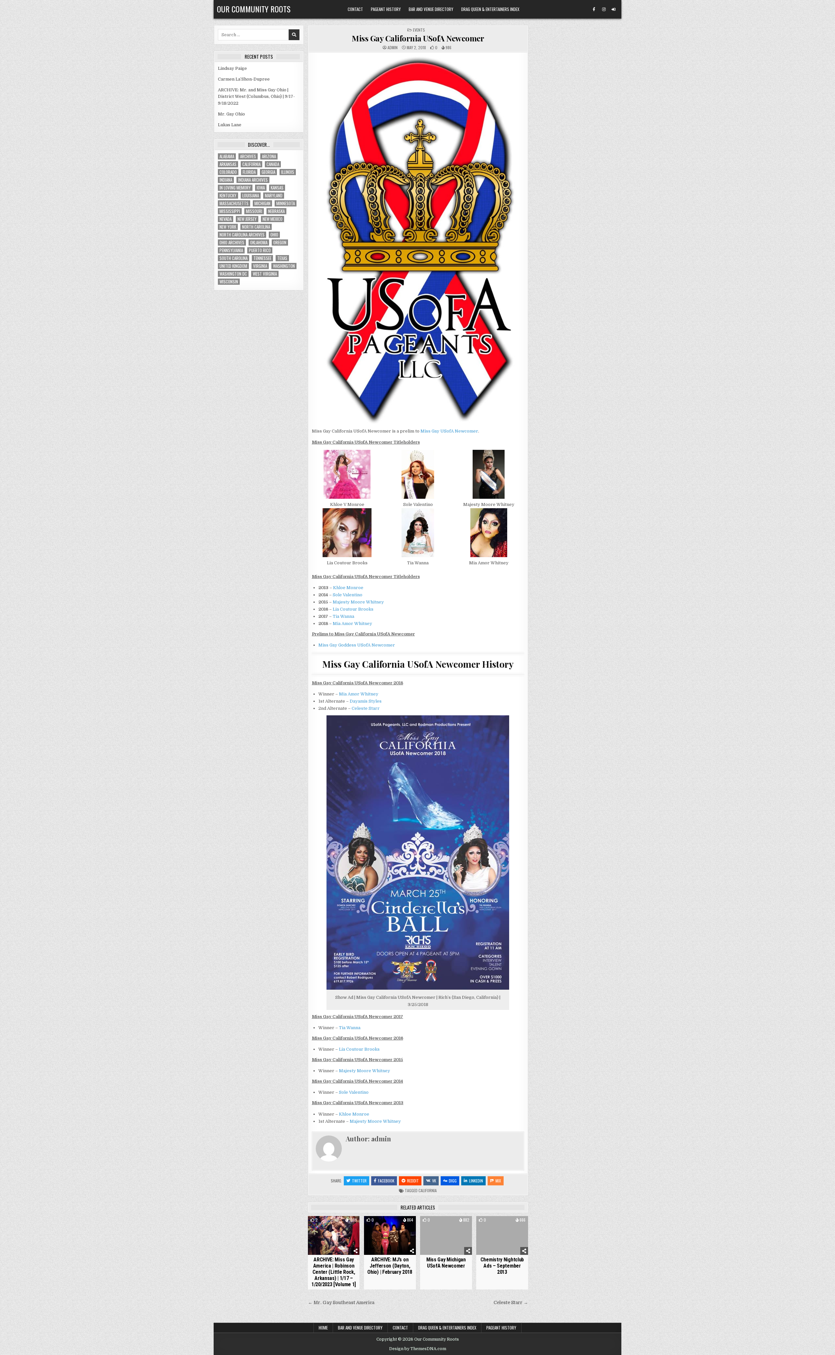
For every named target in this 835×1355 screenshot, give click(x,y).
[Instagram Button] (604, 9)
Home (323, 1327)
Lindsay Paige (232, 68)
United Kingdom (233, 266)
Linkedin (476, 1180)
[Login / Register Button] (613, 9)
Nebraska (276, 211)
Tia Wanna (343, 616)
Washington (284, 266)
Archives (248, 156)
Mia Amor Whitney (352, 623)
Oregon (279, 242)
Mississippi (230, 211)
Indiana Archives (253, 180)
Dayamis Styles (366, 701)
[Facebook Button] (594, 9)
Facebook (386, 1180)
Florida (249, 172)
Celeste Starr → (510, 1302)
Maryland (273, 195)
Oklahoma (258, 242)
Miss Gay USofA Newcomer (449, 431)
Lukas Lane (229, 124)
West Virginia (265, 274)
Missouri (254, 211)
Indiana (226, 180)
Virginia (260, 266)
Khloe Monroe (348, 587)
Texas (282, 258)
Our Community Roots (254, 9)
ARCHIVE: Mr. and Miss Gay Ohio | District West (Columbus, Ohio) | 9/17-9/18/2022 (256, 96)
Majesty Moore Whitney (358, 602)
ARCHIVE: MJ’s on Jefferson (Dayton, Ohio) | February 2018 (389, 1265)
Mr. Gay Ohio (231, 114)
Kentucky (228, 195)
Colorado (228, 172)
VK (434, 1180)
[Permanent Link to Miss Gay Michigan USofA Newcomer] (446, 1235)
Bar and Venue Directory (431, 9)
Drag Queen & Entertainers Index (490, 9)
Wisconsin (229, 282)
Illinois (287, 172)
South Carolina (234, 258)
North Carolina (256, 227)
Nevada (226, 219)
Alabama (227, 156)
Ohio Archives (232, 242)
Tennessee (262, 258)
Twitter (359, 1180)
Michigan (262, 203)
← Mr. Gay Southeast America (341, 1302)
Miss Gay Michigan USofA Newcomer (446, 1262)
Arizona (269, 156)
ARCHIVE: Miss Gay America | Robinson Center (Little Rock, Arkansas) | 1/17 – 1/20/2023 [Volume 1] (333, 1272)
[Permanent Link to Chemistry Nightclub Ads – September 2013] (502, 1235)
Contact (355, 9)
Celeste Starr (366, 708)
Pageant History (386, 9)
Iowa (261, 188)
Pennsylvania (231, 250)
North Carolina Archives (242, 235)
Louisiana (250, 195)
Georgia (268, 172)
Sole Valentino (347, 594)
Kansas (277, 188)
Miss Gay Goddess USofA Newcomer (356, 645)
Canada (272, 164)
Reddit (413, 1180)
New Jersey (247, 219)
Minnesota (285, 203)
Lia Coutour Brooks (353, 609)
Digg (453, 1180)
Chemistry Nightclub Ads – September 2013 (502, 1265)
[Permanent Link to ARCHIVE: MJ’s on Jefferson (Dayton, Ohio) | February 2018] (390, 1235)
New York (228, 227)
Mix (498, 1180)
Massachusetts (234, 203)
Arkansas (228, 164)
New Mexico (272, 219)
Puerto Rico (260, 250)
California (427, 1190)
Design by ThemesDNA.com (417, 1349)
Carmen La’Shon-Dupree (244, 79)
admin (392, 48)
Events (419, 30)
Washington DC (233, 274)
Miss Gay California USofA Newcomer (418, 38)
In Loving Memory (235, 188)
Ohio (274, 235)
